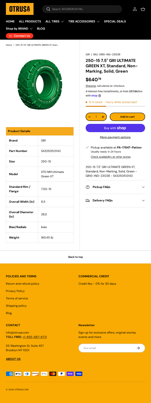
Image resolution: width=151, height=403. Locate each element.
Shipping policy (16, 306)
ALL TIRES (52, 21)
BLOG (41, 29)
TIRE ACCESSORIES (81, 21)
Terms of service (17, 298)
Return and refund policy (22, 284)
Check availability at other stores (111, 156)
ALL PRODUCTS (30, 21)
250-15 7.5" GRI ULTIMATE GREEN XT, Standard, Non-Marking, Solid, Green (37, 45)
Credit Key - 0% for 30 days (97, 284)
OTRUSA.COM (21, 389)
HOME (10, 21)
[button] (143, 9)
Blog (9, 313)
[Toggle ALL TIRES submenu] (62, 21)
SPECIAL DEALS (115, 21)
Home (9, 45)
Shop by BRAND (17, 29)
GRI (88, 54)
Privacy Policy (15, 291)
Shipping (91, 85)
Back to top (75, 257)
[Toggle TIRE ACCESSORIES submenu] (98, 21)
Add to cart (127, 116)
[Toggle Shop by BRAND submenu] (31, 28)
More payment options (115, 137)
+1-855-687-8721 (34, 337)
